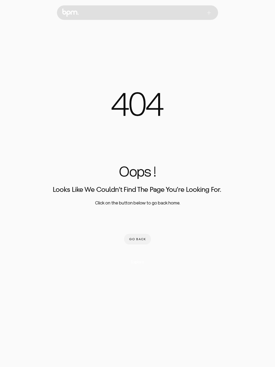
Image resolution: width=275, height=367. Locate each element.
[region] (137, 107)
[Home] (70, 13)
